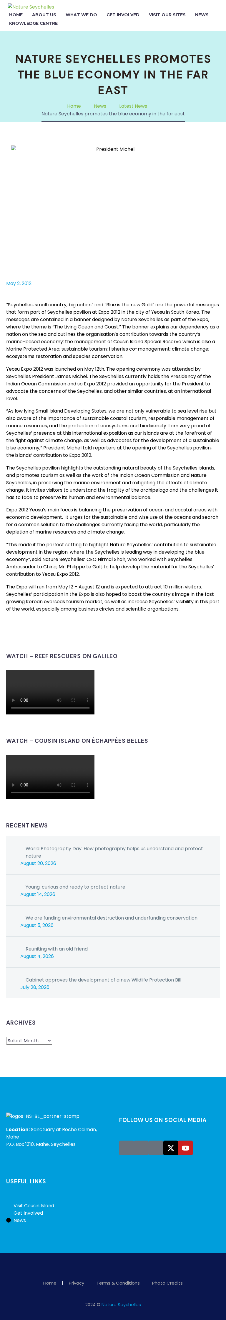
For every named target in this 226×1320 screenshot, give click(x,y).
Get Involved (123, 14)
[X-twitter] (170, 1148)
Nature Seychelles (121, 1304)
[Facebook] (10, 632)
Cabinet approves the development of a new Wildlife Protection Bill (103, 979)
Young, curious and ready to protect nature (75, 887)
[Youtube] (185, 1148)
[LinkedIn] (45, 632)
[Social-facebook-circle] (126, 1148)
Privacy (76, 1283)
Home (16, 14)
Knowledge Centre (33, 23)
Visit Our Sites (167, 14)
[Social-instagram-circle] (141, 1148)
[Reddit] (54, 632)
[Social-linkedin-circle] (156, 1148)
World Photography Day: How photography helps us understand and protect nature (114, 852)
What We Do (81, 14)
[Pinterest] (27, 632)
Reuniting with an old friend (57, 949)
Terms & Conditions (118, 1283)
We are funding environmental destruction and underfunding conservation (111, 918)
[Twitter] (18, 632)
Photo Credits (167, 1283)
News (202, 14)
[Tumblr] (36, 632)
